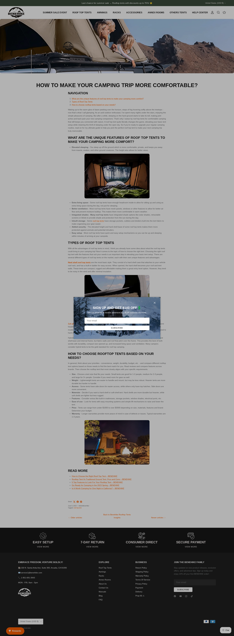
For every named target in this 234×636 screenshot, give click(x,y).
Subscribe (117, 328)
